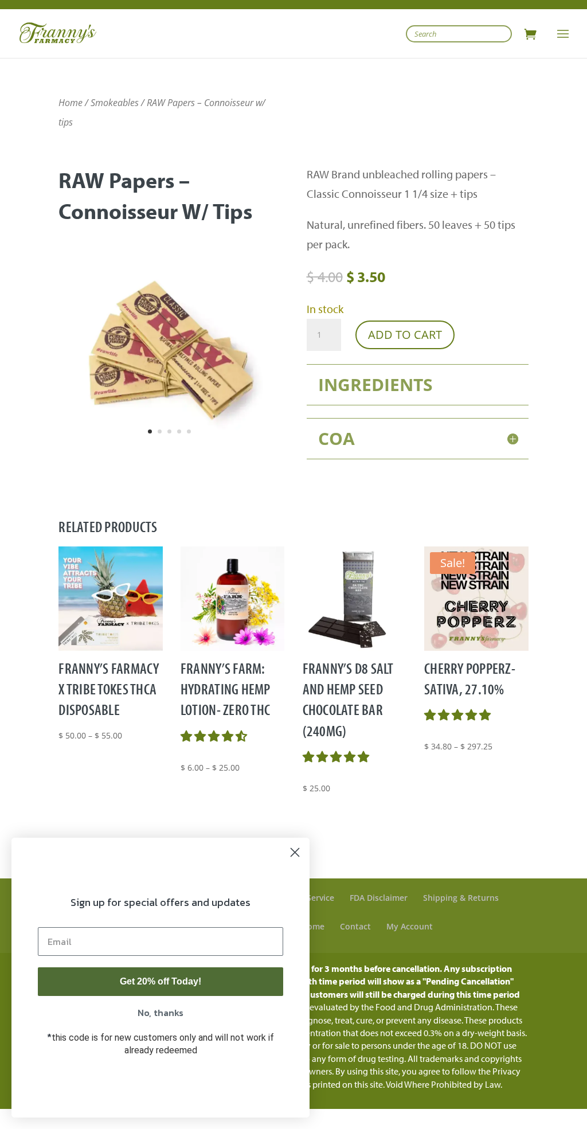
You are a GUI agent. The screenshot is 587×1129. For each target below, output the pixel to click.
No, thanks (160, 1012)
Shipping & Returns (461, 897)
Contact (355, 926)
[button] (215, 736)
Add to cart (405, 334)
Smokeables (115, 102)
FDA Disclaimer (379, 897)
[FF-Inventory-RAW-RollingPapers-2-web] (169, 456)
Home (70, 102)
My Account (409, 926)
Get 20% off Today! (160, 981)
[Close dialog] (295, 852)
